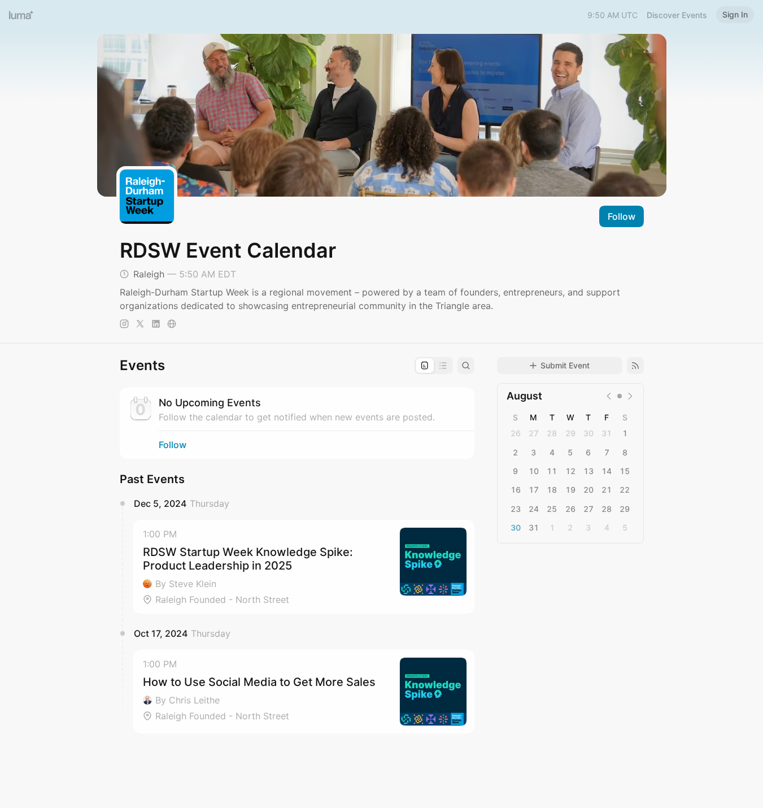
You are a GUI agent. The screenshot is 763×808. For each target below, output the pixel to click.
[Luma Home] (21, 15)
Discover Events (677, 15)
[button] (303, 567)
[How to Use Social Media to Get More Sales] (304, 691)
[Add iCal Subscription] (635, 365)
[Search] (465, 365)
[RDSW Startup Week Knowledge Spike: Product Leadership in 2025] (304, 566)
